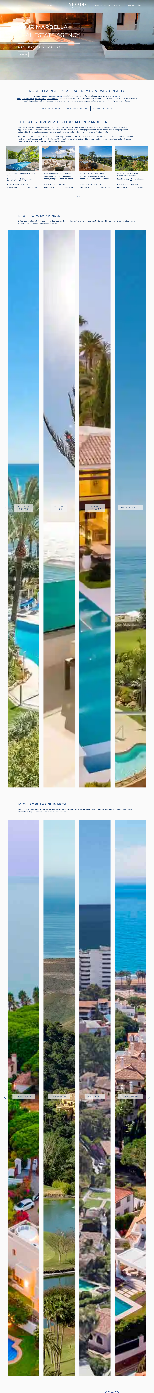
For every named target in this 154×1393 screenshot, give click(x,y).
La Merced (94, 1096)
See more (77, 196)
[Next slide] (148, 508)
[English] (140, 5)
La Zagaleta (59, 1096)
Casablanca (52, 98)
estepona (23, 508)
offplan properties (102, 108)
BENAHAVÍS (130, 508)
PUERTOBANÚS (94, 508)
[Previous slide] (5, 508)
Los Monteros (130, 1096)
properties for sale (52, 108)
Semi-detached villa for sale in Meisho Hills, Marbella (21, 180)
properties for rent (77, 108)
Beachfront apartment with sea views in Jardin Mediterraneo (130, 180)
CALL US (23, 54)
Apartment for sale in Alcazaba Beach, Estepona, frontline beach (58, 178)
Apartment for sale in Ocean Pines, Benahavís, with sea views (94, 178)
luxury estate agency (52, 96)
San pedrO (59, 508)
